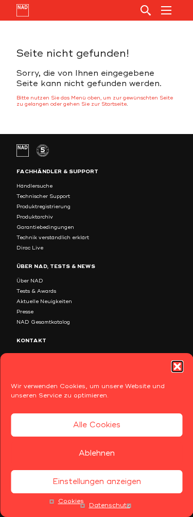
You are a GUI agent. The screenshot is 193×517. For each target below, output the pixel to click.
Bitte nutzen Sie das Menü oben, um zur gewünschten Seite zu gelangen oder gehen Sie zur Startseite (94, 101)
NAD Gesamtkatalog (43, 322)
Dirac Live (29, 248)
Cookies (71, 501)
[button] (177, 366)
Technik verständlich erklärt (52, 238)
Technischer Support (43, 196)
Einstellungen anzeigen (96, 482)
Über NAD (29, 281)
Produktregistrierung (43, 207)
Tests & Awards (36, 291)
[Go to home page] (22, 10)
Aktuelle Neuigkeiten (44, 301)
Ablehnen (97, 453)
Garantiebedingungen (45, 227)
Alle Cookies (96, 425)
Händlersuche (34, 186)
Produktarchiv (34, 217)
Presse (24, 312)
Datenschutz (109, 505)
